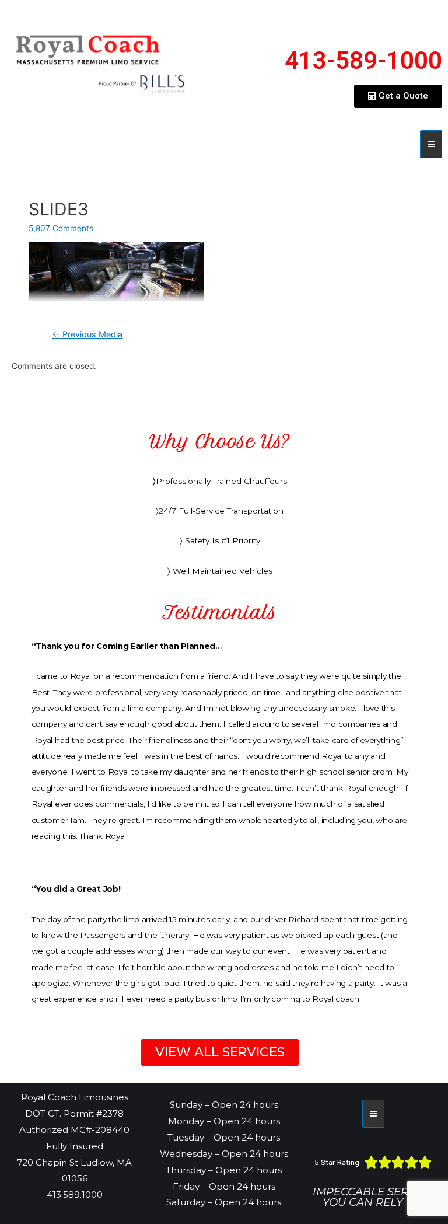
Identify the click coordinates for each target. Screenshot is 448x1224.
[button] (398, 96)
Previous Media (87, 334)
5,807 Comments (61, 228)
